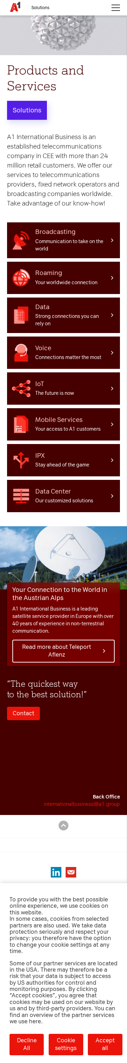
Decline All (27, 1044)
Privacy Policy (41, 33)
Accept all (105, 1044)
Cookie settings (66, 1044)
